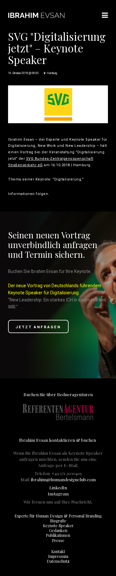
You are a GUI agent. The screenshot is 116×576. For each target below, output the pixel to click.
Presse (58, 540)
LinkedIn (58, 487)
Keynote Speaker (58, 525)
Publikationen (58, 535)
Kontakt (58, 551)
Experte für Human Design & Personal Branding (58, 515)
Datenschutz (58, 561)
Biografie (58, 520)
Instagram (58, 493)
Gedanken (58, 530)
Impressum (58, 556)
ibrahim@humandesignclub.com (63, 479)
